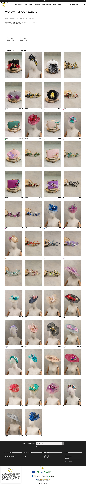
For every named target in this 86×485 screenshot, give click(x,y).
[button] (59, 4)
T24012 (45, 227)
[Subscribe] (63, 443)
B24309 (45, 197)
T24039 (45, 405)
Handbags (23, 50)
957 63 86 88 (67, 458)
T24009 (64, 197)
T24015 (6, 257)
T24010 (6, 227)
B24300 (6, 78)
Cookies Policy (46, 457)
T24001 (64, 78)
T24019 (6, 286)
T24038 (26, 405)
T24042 (26, 435)
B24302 (6, 108)
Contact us (26, 457)
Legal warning (46, 455)
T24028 (26, 346)
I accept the (46, 446)
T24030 (64, 346)
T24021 (45, 286)
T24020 (26, 286)
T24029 (45, 346)
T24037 (6, 405)
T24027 (6, 346)
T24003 (64, 108)
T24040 (64, 405)
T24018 (64, 257)
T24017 (45, 257)
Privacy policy (46, 456)
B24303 (45, 108)
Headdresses (10, 50)
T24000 (26, 78)
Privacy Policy (52, 446)
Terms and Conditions (43, 446)
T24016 (26, 257)
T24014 (64, 227)
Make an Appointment (68, 461)
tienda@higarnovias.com (69, 460)
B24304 (6, 138)
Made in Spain (7, 455)
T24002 (26, 108)
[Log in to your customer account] (82, 4)
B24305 (45, 138)
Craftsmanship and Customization (10, 456)
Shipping (25, 456)
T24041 (6, 435)
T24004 (26, 138)
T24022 (64, 286)
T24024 (26, 316)
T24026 (64, 316)
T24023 (6, 316)
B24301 (45, 78)
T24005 (64, 138)
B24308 (6, 197)
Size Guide (26, 455)
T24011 (26, 227)
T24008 (26, 197)
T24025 (45, 316)
